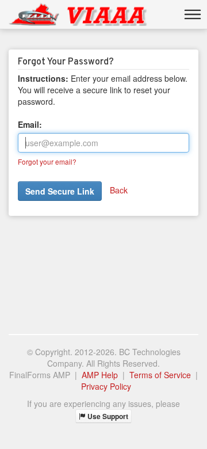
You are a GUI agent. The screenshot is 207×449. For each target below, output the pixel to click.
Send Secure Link (59, 191)
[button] (192, 14)
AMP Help (100, 374)
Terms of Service (160, 374)
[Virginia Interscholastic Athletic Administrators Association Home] (78, 14)
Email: (30, 124)
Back (119, 190)
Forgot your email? (47, 161)
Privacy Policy (106, 386)
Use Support (107, 416)
